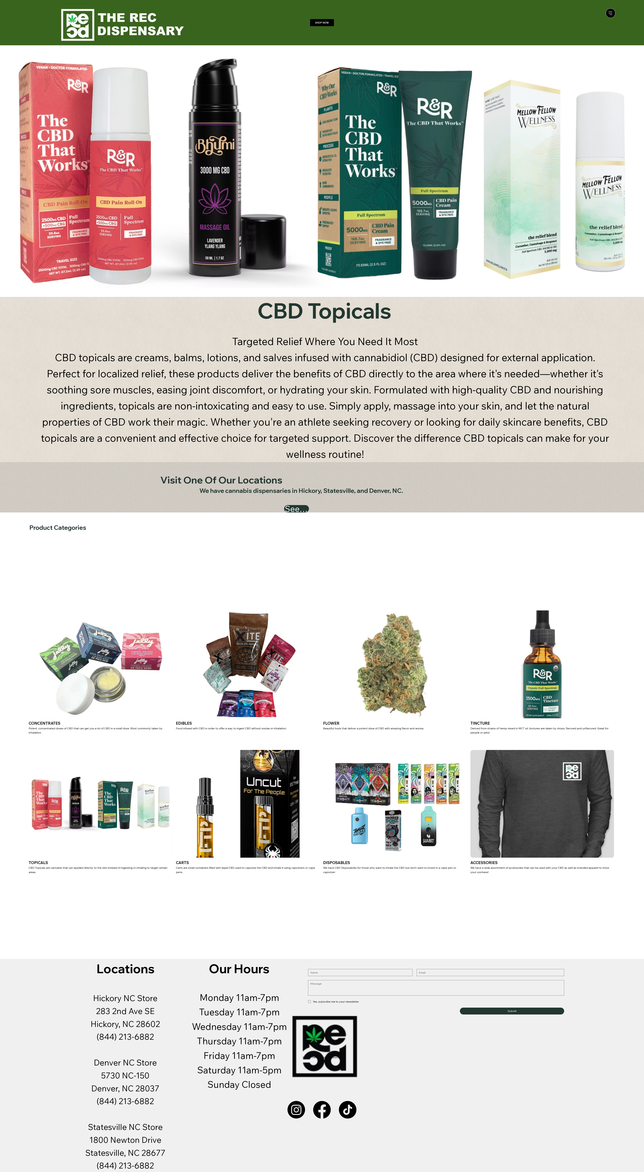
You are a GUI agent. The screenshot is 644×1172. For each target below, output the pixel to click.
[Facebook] (322, 1109)
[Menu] (610, 13)
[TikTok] (347, 1109)
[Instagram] (296, 1109)
